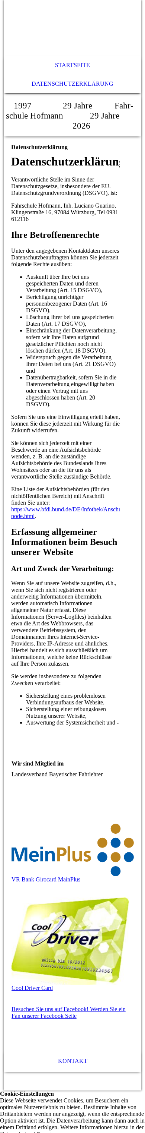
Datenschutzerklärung (72, 84)
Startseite (72, 65)
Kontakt (72, 1061)
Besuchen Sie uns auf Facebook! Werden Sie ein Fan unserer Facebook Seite (69, 1012)
